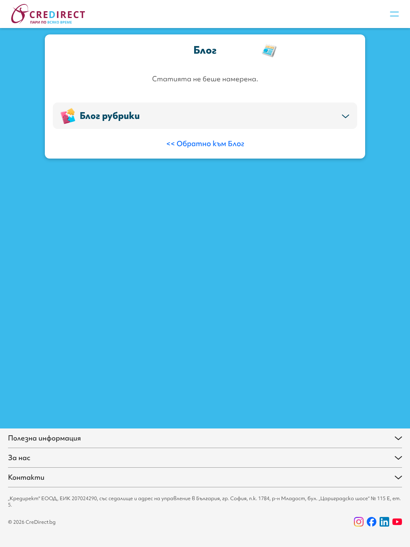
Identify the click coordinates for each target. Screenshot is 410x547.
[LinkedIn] (384, 522)
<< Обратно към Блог (205, 143)
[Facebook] (371, 522)
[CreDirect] (48, 14)
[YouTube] (397, 522)
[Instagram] (359, 522)
